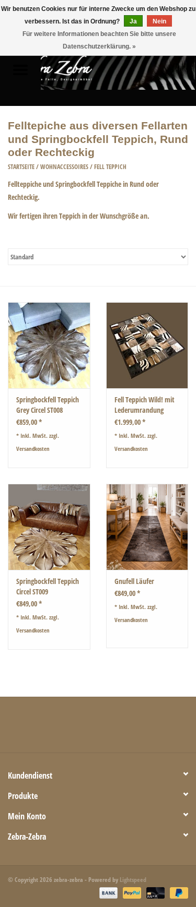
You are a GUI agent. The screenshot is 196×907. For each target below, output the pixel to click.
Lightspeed (133, 879)
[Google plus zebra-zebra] (80, 728)
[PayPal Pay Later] (177, 892)
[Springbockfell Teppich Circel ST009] (49, 527)
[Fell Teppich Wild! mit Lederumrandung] (147, 345)
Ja (133, 21)
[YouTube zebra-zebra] (116, 728)
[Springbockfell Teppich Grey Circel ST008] (49, 345)
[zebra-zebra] (118, 71)
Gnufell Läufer (134, 581)
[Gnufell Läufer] (147, 527)
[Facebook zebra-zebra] (43, 728)
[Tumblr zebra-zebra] (134, 728)
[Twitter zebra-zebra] (61, 728)
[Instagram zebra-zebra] (153, 728)
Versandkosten (33, 448)
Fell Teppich (110, 166)
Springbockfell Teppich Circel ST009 (47, 586)
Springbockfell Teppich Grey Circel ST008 (47, 405)
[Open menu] (20, 69)
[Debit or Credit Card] (154, 892)
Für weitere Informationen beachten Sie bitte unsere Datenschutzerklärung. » (99, 40)
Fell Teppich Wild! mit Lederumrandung (144, 405)
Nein (159, 21)
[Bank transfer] (107, 892)
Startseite (21, 166)
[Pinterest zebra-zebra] (98, 728)
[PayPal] (131, 892)
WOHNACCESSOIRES (64, 166)
